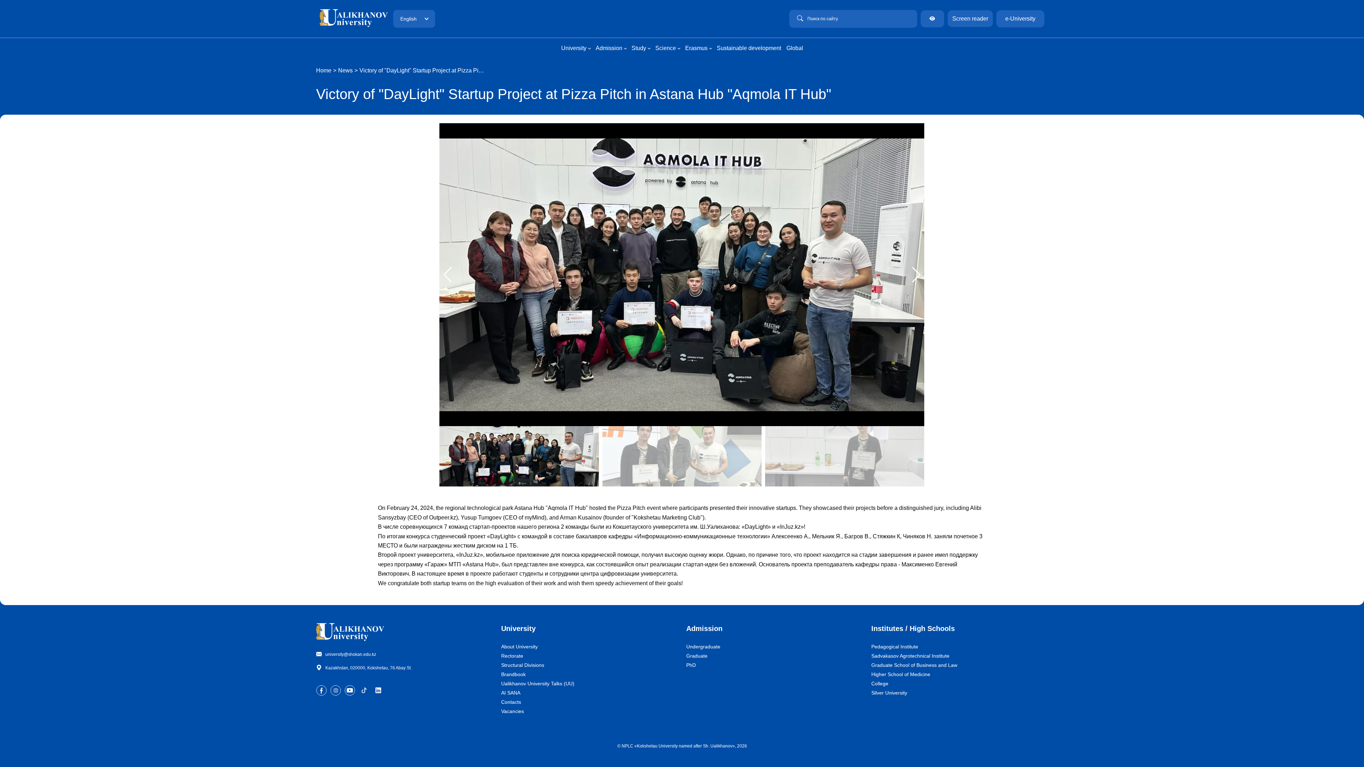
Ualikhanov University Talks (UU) (537, 683)
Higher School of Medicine (900, 674)
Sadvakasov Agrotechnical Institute (910, 656)
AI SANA (510, 693)
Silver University (889, 693)
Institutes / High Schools (913, 628)
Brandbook (513, 674)
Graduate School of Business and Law (914, 665)
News (345, 70)
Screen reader (970, 19)
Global (794, 48)
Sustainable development (749, 48)
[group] (681, 274)
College (879, 683)
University (518, 628)
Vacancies (512, 711)
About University (519, 646)
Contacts (511, 702)
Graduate (697, 656)
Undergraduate (703, 646)
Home (323, 70)
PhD (691, 665)
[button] (916, 275)
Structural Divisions (522, 665)
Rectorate (512, 656)
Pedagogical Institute (894, 646)
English (408, 19)
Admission (704, 628)
